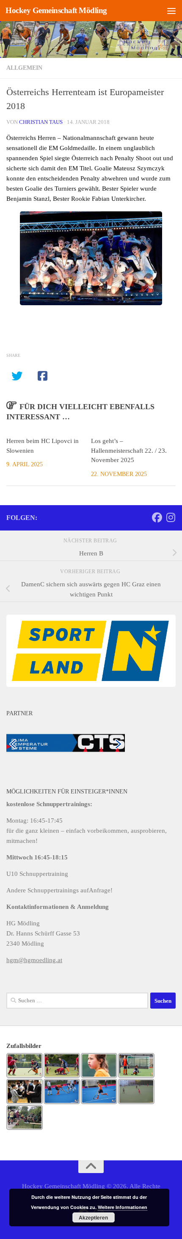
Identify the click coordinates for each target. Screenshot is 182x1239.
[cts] (65, 742)
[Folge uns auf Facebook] (157, 517)
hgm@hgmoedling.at (34, 960)
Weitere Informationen (122, 1207)
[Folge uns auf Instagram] (170, 517)
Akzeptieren (93, 1217)
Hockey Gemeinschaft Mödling (56, 10)
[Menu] (171, 10)
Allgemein (24, 68)
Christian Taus (41, 122)
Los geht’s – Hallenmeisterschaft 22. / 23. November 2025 (129, 450)
